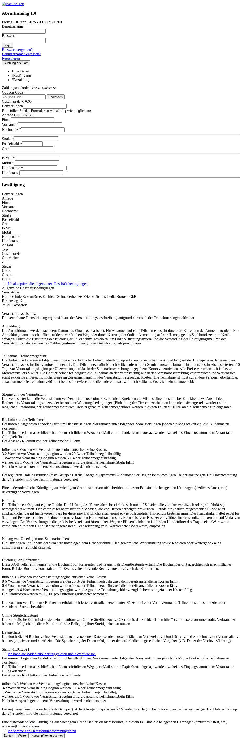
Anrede (7, 115)
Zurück (8, 735)
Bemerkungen (12, 106)
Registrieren (11, 58)
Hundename (11, 236)
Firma (6, 120)
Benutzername (12, 26)
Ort (4, 224)
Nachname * (11, 130)
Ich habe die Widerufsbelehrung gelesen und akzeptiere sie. (52, 654)
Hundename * (12, 168)
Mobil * (8, 163)
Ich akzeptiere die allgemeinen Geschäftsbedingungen (48, 284)
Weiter (22, 735)
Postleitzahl (10, 219)
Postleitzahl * (12, 144)
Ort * (6, 149)
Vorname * (10, 125)
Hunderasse (10, 173)
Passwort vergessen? (17, 50)
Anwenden (55, 97)
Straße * (8, 139)
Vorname (8, 207)
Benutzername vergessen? (21, 54)
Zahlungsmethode (15, 88)
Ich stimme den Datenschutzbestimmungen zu (42, 731)
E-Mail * (8, 158)
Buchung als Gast (16, 63)
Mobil (6, 232)
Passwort (8, 36)
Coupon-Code (12, 92)
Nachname (10, 211)
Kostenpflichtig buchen (47, 735)
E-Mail (7, 228)
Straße (6, 215)
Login (7, 45)
